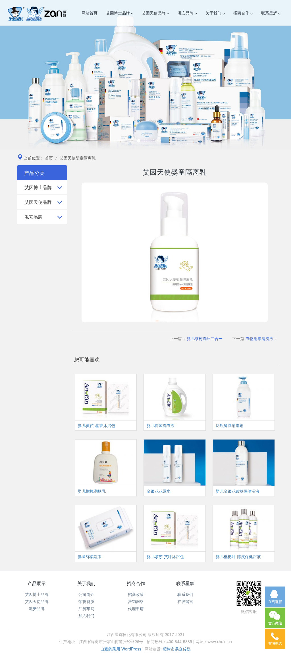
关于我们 (214, 13)
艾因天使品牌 (154, 13)
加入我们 (86, 615)
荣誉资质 (86, 601)
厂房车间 (86, 608)
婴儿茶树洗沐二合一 (205, 338)
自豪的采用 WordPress (121, 649)
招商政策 (136, 594)
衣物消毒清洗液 (259, 338)
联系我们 (185, 594)
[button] (22, 75)
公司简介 (86, 594)
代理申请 (136, 608)
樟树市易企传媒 (177, 649)
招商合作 (241, 13)
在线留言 (185, 601)
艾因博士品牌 (118, 13)
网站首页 (89, 13)
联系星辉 (269, 13)
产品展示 (37, 583)
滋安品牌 (186, 13)
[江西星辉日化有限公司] (37, 13)
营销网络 (136, 601)
